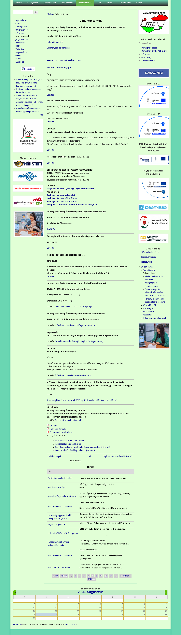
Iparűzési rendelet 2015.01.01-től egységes (74, 306)
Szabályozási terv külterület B (62, 201)
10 (106, 576)
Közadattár (147, 315)
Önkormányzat (50, 3)
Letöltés (50, 95)
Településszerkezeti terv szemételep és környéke (72, 204)
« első (55, 576)
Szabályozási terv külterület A (62, 198)
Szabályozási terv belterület (61, 195)
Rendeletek (20, 43)
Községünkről (32, 3)
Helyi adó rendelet (55, 42)
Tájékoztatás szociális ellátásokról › (118, 456)
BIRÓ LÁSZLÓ (71, 624)
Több (40, 115)
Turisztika (110, 3)
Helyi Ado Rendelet (58, 429)
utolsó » (91, 579)
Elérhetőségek (67, 3)
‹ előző (64, 576)
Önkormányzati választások (154, 318)
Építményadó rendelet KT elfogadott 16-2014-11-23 (78, 325)
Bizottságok (148, 308)
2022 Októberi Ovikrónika (59, 567)
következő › (125, 576)
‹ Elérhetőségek (54, 456)
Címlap (19, 3)
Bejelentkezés (21, 20)
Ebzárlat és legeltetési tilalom (60, 478)
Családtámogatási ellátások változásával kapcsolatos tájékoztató (82, 447)
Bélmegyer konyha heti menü (154, 51)
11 (111, 576)
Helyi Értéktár (125, 3)
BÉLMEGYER (18, 624)
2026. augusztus (90, 592)
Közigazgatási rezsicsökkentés (68, 444)
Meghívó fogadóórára (57, 524)
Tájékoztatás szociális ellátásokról (69, 441)
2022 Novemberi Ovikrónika (60, 555)
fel (90, 456)
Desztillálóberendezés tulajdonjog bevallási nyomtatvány (79, 341)
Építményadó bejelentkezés (58, 48)
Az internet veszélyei (56, 487)
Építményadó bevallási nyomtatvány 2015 (73, 375)
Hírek (99, 3)
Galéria (139, 3)
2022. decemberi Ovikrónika (60, 506)
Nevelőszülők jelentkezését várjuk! (62, 496)
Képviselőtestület (148, 60)
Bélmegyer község (149, 48)
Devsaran (164, 632)
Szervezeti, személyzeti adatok (68, 420)
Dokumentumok (84, 3)
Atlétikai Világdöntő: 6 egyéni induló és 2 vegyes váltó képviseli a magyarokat (29, 82)
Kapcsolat (19, 62)
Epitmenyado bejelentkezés (61, 432)
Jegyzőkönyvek (21, 39)
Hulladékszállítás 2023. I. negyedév (63, 533)
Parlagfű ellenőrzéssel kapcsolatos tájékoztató (75, 450)
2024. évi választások (150, 252)
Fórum (18, 59)
